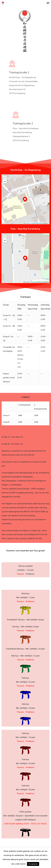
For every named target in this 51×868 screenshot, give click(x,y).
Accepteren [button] (33, 864)
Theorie (20, 574)
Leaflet (27, 223)
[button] (48, 3)
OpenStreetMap (36, 223)
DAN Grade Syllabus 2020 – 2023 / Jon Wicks (25, 823)
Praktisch (30, 601)
